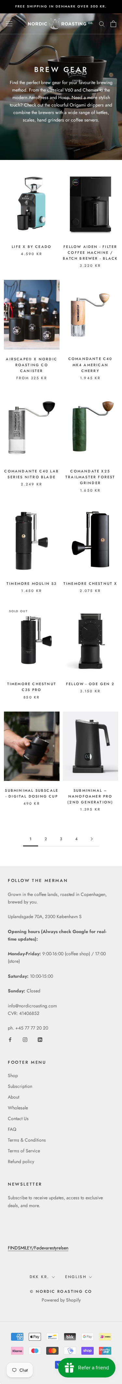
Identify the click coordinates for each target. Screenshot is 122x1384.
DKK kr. (39, 1277)
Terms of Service (24, 1150)
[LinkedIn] (40, 1039)
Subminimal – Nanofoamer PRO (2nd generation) (90, 796)
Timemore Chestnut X (90, 583)
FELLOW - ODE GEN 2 (90, 683)
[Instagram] (25, 1039)
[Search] (102, 23)
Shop (13, 1075)
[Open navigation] (9, 23)
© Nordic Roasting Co (61, 1291)
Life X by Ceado (31, 246)
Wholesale (18, 1107)
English (76, 1277)
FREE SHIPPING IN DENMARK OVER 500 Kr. (61, 6)
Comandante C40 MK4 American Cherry (90, 364)
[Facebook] (10, 1039)
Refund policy (21, 1161)
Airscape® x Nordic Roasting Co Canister (31, 364)
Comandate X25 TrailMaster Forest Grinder (90, 477)
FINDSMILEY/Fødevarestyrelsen (38, 1248)
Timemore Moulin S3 (32, 583)
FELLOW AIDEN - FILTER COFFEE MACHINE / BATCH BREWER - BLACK (90, 252)
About (13, 1097)
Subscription (20, 1086)
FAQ (12, 1129)
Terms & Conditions (27, 1140)
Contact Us (18, 1118)
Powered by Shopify (61, 1300)
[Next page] (91, 839)
